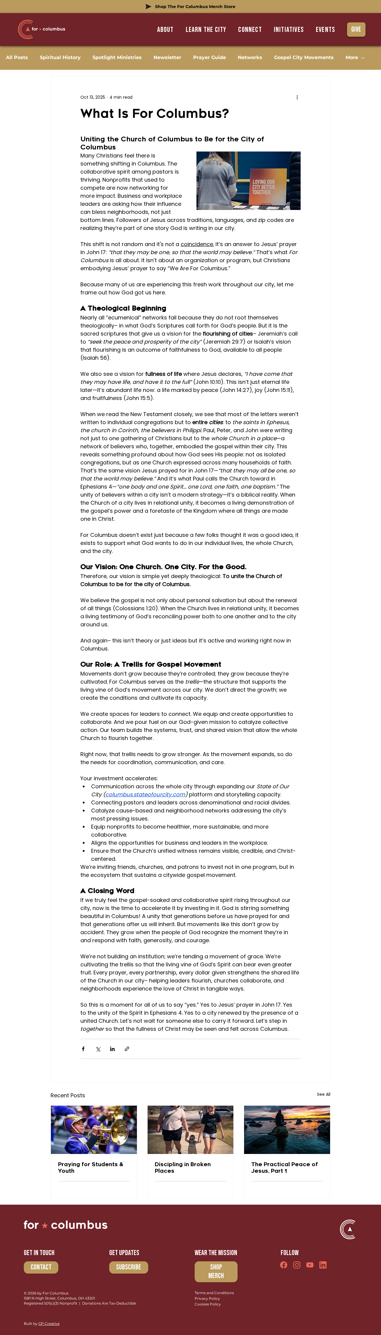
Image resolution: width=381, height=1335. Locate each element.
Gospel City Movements (304, 57)
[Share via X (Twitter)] (98, 1049)
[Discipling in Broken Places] (191, 1130)
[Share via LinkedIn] (112, 1049)
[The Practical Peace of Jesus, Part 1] (287, 1130)
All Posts (17, 57)
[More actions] (297, 97)
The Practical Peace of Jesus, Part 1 (284, 1167)
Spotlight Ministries (117, 57)
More (352, 57)
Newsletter (167, 57)
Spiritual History (60, 57)
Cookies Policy (208, 1304)
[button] (206, 29)
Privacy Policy (207, 1298)
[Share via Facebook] (83, 1049)
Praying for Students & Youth (90, 1167)
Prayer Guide (209, 57)
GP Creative (49, 1323)
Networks (250, 57)
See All (323, 1094)
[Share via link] (127, 1049)
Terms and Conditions (214, 1293)
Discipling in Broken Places (183, 1167)
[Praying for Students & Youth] (94, 1130)
